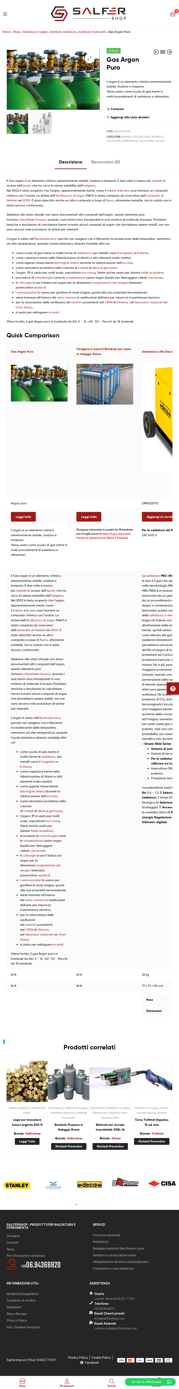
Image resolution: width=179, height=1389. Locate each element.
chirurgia (25, 282)
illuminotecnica (45, 238)
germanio (110, 268)
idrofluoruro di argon (70, 195)
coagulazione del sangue (110, 282)
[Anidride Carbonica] (156, 52)
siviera (74, 262)
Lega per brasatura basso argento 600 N (27, 1122)
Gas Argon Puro (22, 352)
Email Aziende (105, 1323)
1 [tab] (70, 1204)
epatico (39, 287)
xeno (127, 190)
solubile (157, 180)
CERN (108, 302)
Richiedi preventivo (68, 1146)
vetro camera (66, 297)
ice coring (89, 272)
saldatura (84, 253)
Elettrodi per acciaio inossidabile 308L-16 (110, 1127)
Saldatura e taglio (35, 32)
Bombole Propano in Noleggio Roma (69, 1127)
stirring (60, 262)
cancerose (155, 277)
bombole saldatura (63, 32)
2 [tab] (76, 1204)
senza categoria (19, 1107)
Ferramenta (130, 141)
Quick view (37, 1083)
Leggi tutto (23, 517)
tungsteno (126, 253)
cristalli (83, 268)
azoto (26, 185)
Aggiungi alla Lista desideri (130, 117)
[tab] (71, 163)
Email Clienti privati (109, 1313)
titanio (143, 253)
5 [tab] (96, 1204)
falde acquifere (152, 272)
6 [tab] (102, 1204)
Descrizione (71, 162)
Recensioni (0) (105, 162)
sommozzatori (27, 292)
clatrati (24, 219)
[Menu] (5, 13)
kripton (112, 190)
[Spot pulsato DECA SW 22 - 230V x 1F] (169, 52)
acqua (41, 219)
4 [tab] (89, 1204)
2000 (26, 200)
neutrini (76, 302)
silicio (96, 268)
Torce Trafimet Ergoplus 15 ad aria (152, 1122)
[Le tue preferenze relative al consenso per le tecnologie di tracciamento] (4, 1042)
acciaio (127, 262)
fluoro (110, 200)
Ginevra (122, 302)
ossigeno (89, 185)
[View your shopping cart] (173, 13)
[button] (173, 688)
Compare (117, 109)
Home (6, 32)
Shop (16, 32)
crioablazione (75, 277)
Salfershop (33, 1133)
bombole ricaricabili (92, 32)
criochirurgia (44, 277)
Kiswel (116, 1138)
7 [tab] (109, 1204)
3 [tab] (83, 1204)
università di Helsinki (31, 630)
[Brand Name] (17, 1185)
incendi (53, 312)
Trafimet (158, 1133)
